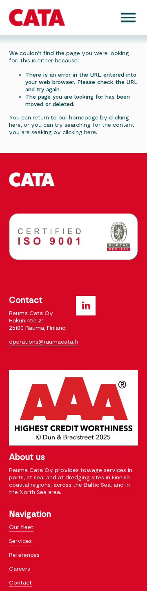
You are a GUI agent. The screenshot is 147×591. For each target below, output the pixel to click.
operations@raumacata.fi (43, 342)
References (24, 555)
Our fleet (21, 527)
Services (20, 541)
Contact (20, 583)
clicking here (79, 132)
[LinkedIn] (86, 305)
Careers (19, 569)
